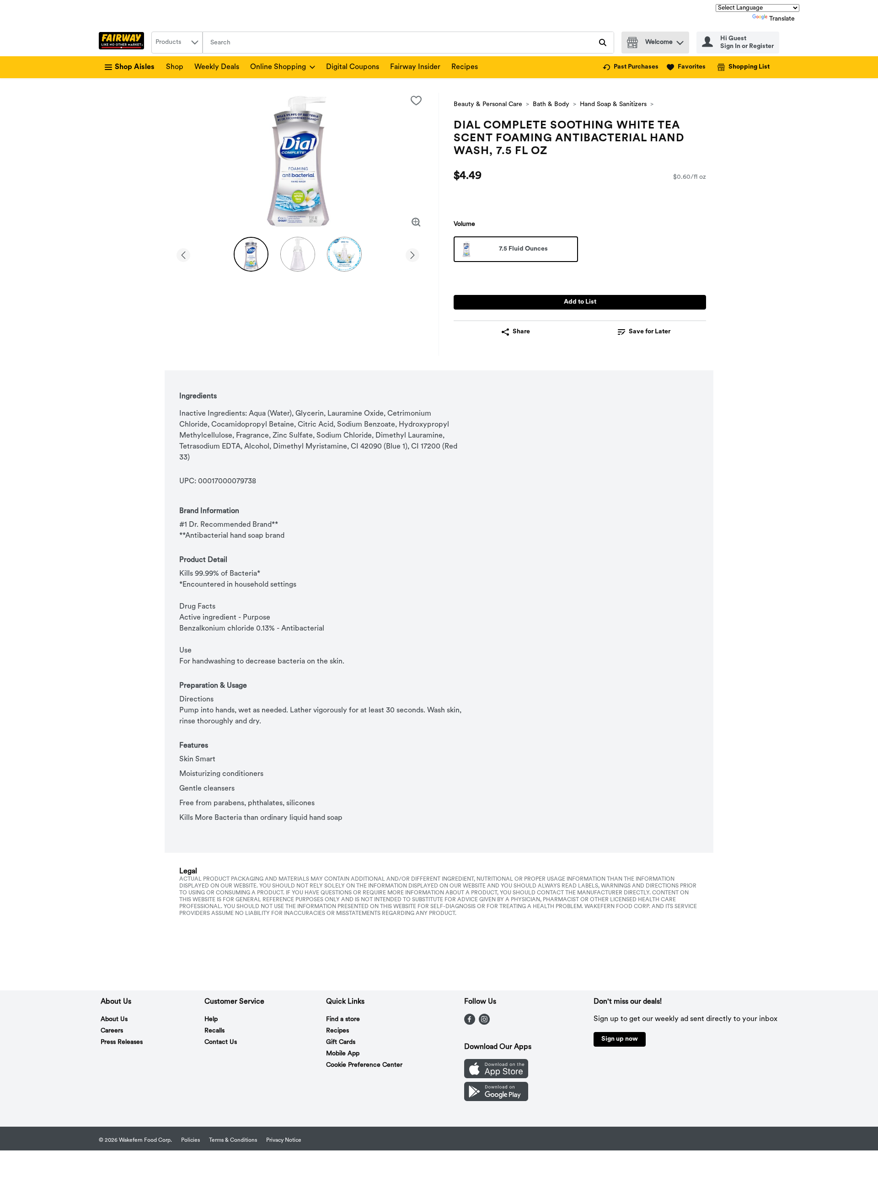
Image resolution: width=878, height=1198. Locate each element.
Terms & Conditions (233, 1140)
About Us (114, 1019)
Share (521, 331)
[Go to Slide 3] (344, 254)
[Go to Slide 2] (298, 254)
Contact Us (220, 1042)
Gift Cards (340, 1042)
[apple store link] (496, 1076)
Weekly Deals (216, 67)
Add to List (580, 302)
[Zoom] (416, 222)
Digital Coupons (352, 67)
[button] (680, 40)
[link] (631, 67)
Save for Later (649, 331)
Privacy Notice (283, 1140)
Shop (174, 67)
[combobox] (177, 42)
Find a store (343, 1019)
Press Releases (122, 1042)
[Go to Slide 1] (251, 254)
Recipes (464, 67)
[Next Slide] (412, 253)
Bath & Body (551, 104)
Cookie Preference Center (364, 1065)
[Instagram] (484, 1023)
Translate (782, 19)
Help (211, 1019)
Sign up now (619, 1039)
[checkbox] (416, 100)
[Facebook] (469, 1023)
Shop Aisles (135, 67)
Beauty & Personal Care (488, 104)
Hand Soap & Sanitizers (613, 104)
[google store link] (496, 1099)
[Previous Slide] (183, 253)
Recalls (214, 1030)
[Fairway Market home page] (123, 42)
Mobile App (342, 1053)
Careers (112, 1030)
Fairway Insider (415, 67)
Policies (190, 1140)
